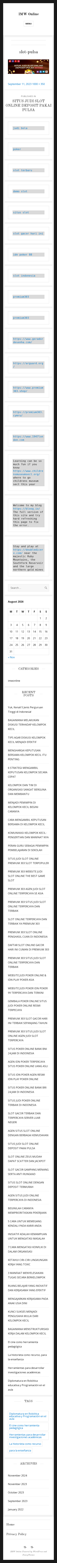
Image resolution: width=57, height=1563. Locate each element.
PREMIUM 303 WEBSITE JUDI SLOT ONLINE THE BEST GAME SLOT (26, 876)
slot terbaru (22, 170)
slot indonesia (24, 275)
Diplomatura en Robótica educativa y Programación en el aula (26, 1385)
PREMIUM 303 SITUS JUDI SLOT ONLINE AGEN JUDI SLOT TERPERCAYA (27, 1036)
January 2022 (15, 1509)
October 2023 (16, 1492)
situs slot (21, 212)
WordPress (38, 1552)
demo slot (20, 191)
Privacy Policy (16, 1534)
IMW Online (28, 14)
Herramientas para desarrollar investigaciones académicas (27, 1436)
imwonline (14, 680)
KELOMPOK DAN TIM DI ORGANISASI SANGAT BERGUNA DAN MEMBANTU (27, 789)
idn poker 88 (22, 254)
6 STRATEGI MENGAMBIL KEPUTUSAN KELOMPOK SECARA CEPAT (27, 772)
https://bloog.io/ (26, 508)
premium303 (21, 296)
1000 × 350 (38, 84)
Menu (28, 23)
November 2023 (17, 1484)
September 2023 (17, 1501)
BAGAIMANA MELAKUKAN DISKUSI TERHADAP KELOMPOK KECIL (27, 724)
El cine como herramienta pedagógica (24, 1427)
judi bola (20, 128)
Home (10, 1524)
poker (17, 149)
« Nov (11, 657)
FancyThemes (28, 1555)
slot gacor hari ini (28, 233)
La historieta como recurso (25, 1444)
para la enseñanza (20, 1450)
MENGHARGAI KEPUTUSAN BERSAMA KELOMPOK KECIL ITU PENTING (27, 755)
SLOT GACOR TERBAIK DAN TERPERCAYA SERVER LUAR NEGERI (24, 1118)
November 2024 (17, 1475)
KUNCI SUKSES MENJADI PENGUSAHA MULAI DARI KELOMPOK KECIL (23, 1316)
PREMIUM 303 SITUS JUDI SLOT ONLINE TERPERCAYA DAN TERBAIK (27, 906)
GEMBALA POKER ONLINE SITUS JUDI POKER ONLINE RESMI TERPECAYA (27, 1005)
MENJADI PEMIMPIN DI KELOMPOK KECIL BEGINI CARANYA (23, 807)
